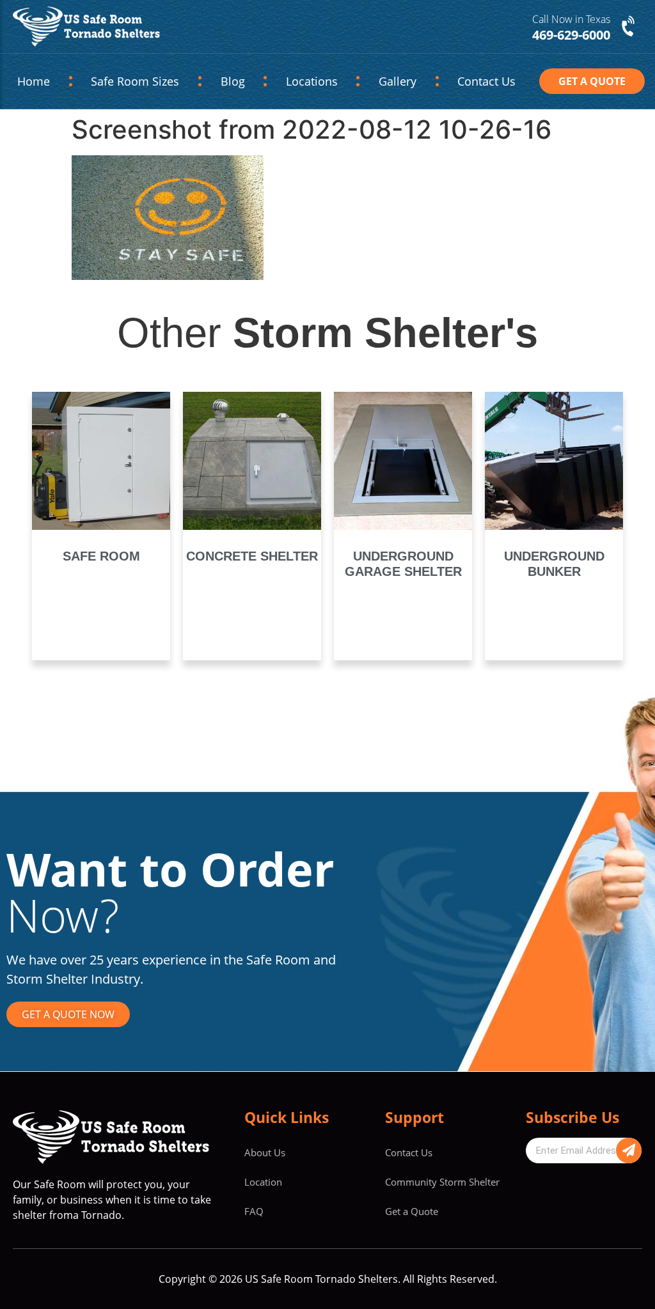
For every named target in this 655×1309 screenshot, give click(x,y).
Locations (309, 81)
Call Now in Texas (571, 19)
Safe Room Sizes (128, 81)
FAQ (254, 1211)
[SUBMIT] (629, 1150)
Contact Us (489, 81)
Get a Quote (411, 1211)
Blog (221, 81)
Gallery (404, 81)
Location (263, 1181)
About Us (264, 1152)
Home (31, 81)
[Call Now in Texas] (629, 26)
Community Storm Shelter (442, 1181)
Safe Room (101, 556)
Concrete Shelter (252, 556)
